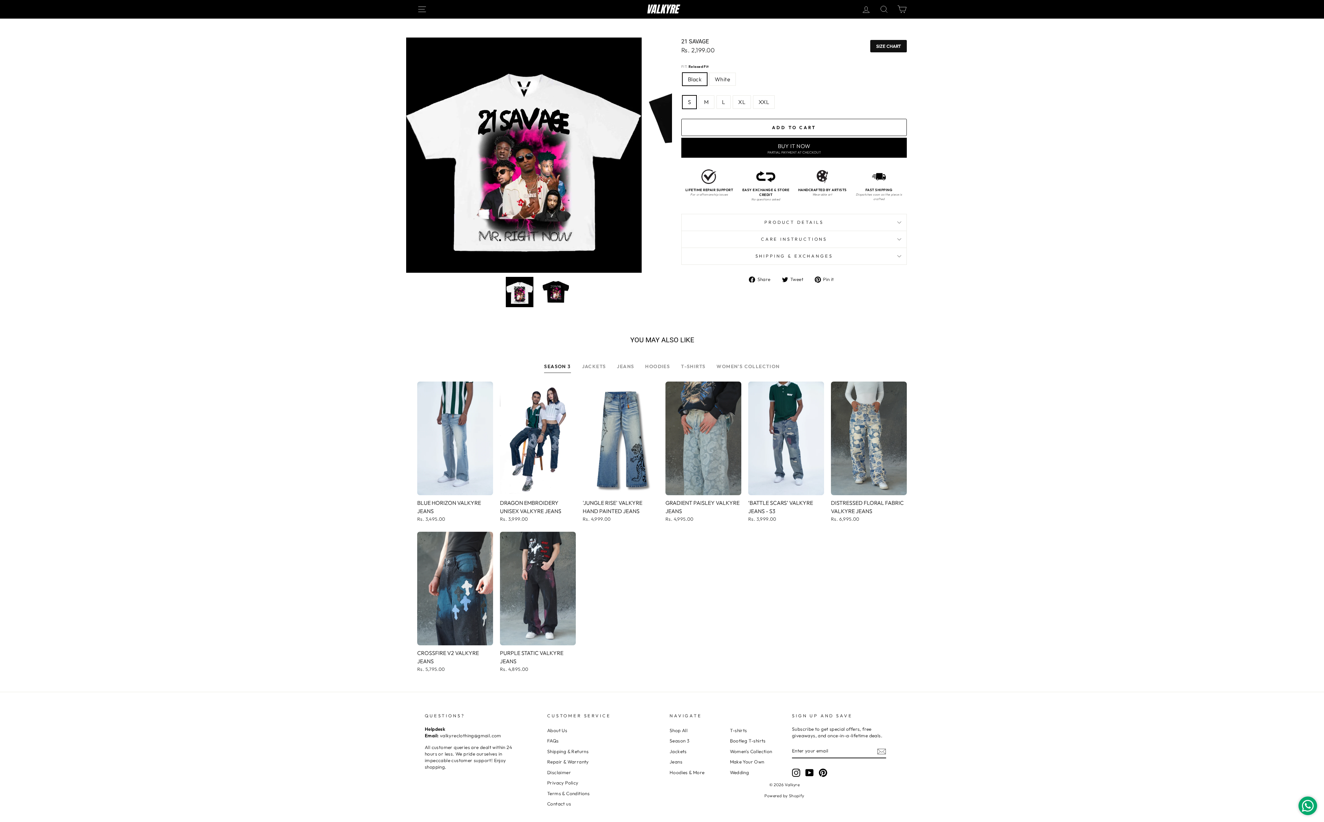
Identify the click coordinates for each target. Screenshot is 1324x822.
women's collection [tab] (748, 366)
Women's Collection (751, 751)
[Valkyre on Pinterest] (823, 773)
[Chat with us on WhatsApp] (1307, 806)
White (722, 79)
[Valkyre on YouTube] (809, 773)
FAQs (553, 741)
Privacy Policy (563, 783)
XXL (764, 101)
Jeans (676, 762)
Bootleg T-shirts (748, 741)
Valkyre (662, 9)
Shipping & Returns (568, 751)
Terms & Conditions (568, 793)
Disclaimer (559, 772)
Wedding (739, 772)
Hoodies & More (687, 772)
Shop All (679, 730)
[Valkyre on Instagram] (796, 773)
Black (695, 79)
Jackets (678, 751)
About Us (557, 730)
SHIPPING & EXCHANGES (794, 256)
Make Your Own (747, 762)
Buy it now (794, 149)
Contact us (559, 804)
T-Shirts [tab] (693, 366)
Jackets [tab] (594, 366)
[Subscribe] (881, 751)
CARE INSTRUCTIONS (794, 239)
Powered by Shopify (784, 795)
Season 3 (679, 741)
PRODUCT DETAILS (794, 222)
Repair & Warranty (568, 762)
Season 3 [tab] (557, 366)
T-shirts (738, 730)
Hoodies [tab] (657, 366)
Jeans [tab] (625, 366)
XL (741, 101)
